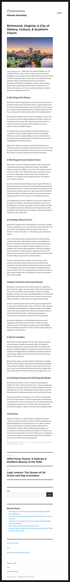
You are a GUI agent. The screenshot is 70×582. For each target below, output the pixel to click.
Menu (59, 13)
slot (8, 548)
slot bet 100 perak (13, 543)
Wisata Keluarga (12, 571)
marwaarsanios (13, 442)
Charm (32, 442)
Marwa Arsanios (17, 15)
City (27, 442)
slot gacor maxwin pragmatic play (18, 552)
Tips (8, 567)
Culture (39, 442)
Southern (16, 444)
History (49, 442)
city (35, 442)
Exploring (44, 442)
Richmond (10, 444)
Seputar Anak (11, 563)
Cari (8, 491)
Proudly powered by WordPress (25, 577)
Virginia (21, 444)
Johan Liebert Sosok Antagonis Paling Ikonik (24, 526)
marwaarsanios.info (13, 71)
